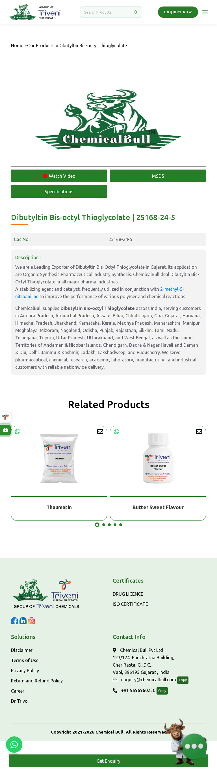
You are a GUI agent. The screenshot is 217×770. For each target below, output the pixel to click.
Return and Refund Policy (37, 680)
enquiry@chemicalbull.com (148, 679)
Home (17, 45)
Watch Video (61, 176)
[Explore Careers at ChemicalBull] (5, 430)
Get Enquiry (108, 761)
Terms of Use (24, 660)
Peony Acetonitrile (158, 507)
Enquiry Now (178, 12)
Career (17, 690)
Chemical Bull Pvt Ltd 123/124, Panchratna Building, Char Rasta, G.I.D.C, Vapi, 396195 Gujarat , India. (143, 661)
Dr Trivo (19, 701)
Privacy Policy (25, 670)
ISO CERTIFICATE (130, 604)
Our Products (41, 45)
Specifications (59, 191)
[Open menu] (205, 12)
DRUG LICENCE (128, 594)
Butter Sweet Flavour (59, 507)
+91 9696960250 (137, 690)
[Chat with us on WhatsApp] (14, 744)
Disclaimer (21, 650)
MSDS (158, 176)
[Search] (135, 12)
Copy (183, 680)
